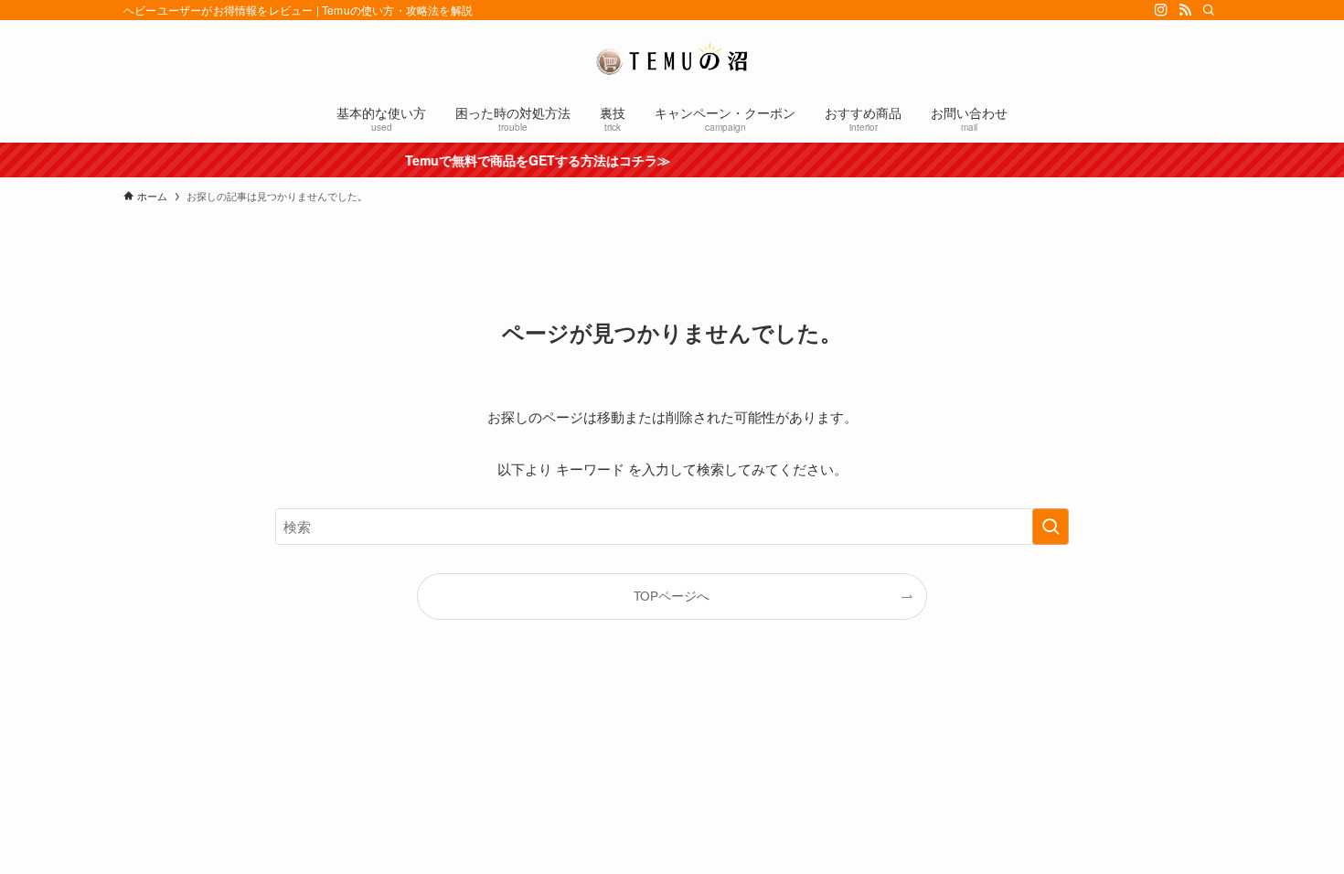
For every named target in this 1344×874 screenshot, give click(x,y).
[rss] (1185, 10)
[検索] (1209, 10)
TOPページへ (671, 595)
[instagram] (1161, 10)
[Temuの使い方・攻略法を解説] (672, 59)
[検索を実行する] (1050, 526)
